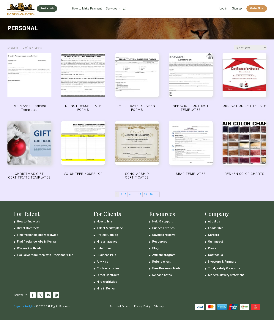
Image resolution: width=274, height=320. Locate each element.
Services (111, 8)
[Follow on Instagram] (56, 295)
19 (145, 194)
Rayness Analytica (24, 306)
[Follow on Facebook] (33, 295)
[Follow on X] (40, 295)
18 (139, 194)
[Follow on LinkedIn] (48, 295)
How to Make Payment (87, 8)
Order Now (256, 8)
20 (151, 194)
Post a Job (46, 8)
